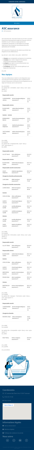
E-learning (20, 447)
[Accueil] (2, 31)
